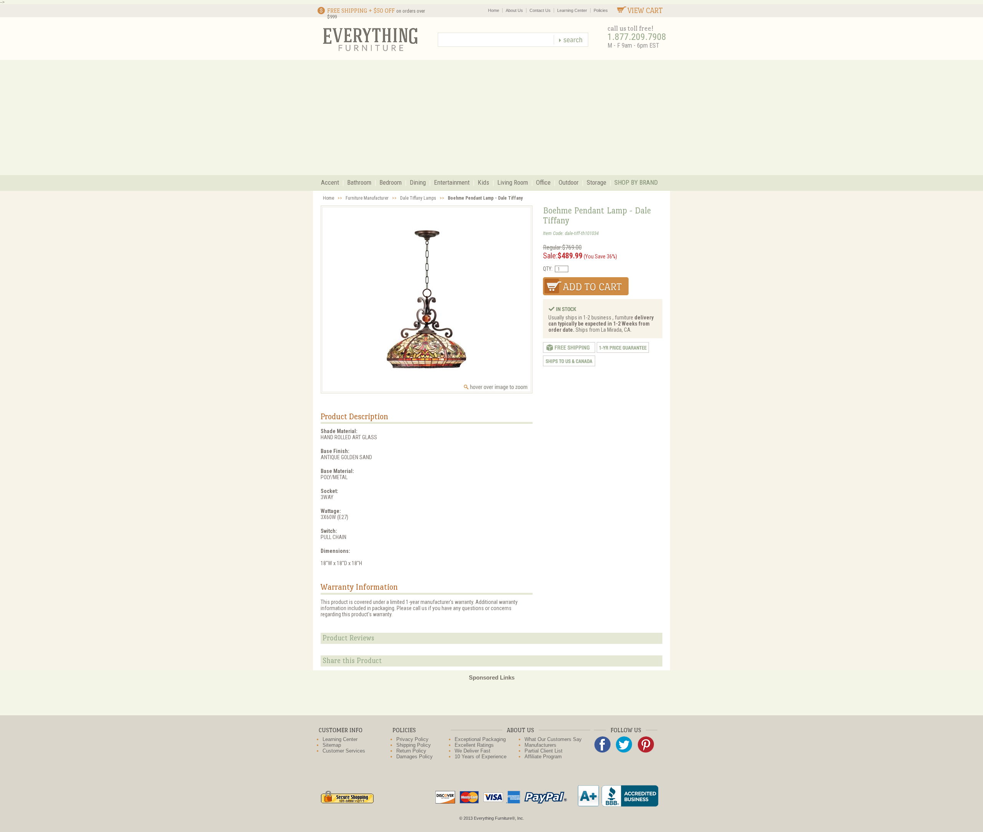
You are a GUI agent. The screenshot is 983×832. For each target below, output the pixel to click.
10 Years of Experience (480, 756)
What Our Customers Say (553, 739)
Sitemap (332, 745)
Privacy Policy (412, 739)
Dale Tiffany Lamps (418, 198)
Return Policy (411, 751)
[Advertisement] (491, 117)
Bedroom (390, 182)
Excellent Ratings (474, 745)
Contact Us (540, 10)
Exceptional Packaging (480, 739)
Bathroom (359, 182)
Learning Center (572, 10)
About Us (514, 10)
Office (543, 182)
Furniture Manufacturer (367, 198)
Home (493, 10)
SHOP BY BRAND (636, 182)
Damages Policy (414, 756)
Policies (601, 10)
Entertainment (452, 182)
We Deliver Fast (472, 751)
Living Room (512, 182)
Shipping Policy (413, 745)
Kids (483, 182)
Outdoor (569, 182)
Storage (596, 182)
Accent (330, 182)
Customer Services (344, 751)
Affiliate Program (543, 756)
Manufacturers (540, 745)
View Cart (645, 11)
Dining (418, 182)
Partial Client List (544, 751)
